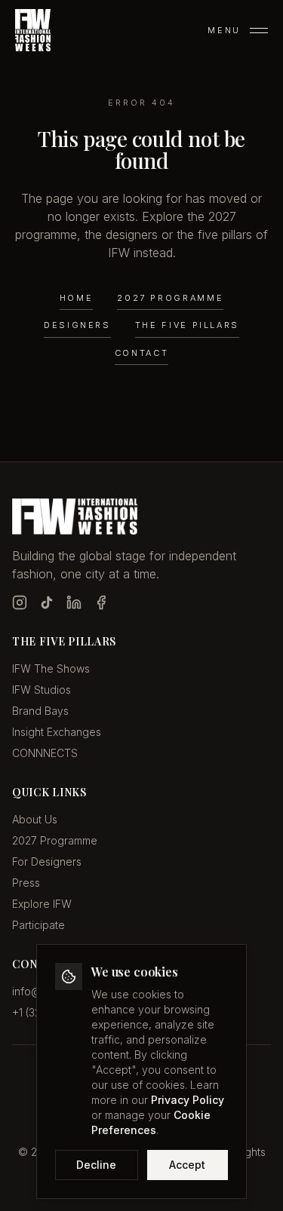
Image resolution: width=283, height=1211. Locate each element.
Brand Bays (40, 710)
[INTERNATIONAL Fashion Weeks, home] (33, 30)
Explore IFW (42, 903)
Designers (77, 325)
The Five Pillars (187, 325)
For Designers (47, 861)
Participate (38, 924)
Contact (141, 353)
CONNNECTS (45, 753)
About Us (34, 819)
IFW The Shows (51, 668)
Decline (96, 1164)
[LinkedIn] (74, 602)
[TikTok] (46, 602)
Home (77, 298)
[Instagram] (19, 602)
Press (26, 882)
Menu (224, 30)
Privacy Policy (187, 1099)
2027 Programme (170, 298)
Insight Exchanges (56, 731)
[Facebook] (101, 602)
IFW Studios (41, 689)
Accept (187, 1164)
